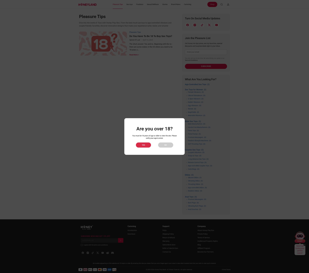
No (165, 145)
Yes (143, 145)
